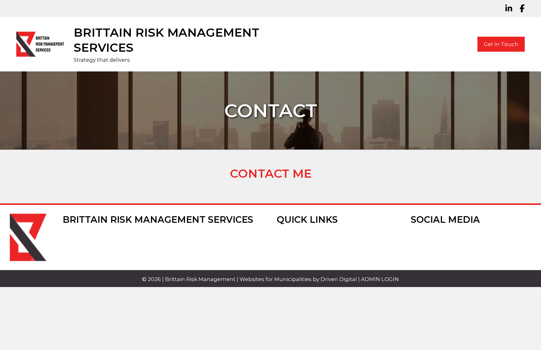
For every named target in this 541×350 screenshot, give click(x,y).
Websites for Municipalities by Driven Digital (298, 279)
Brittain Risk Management (200, 279)
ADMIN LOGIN (380, 279)
